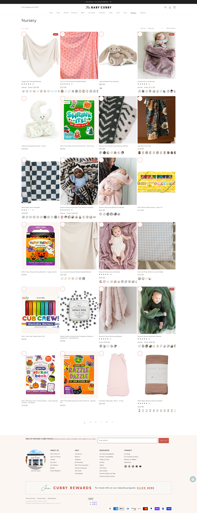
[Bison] (30, 91)
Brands (52, 468)
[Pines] (48, 217)
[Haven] (69, 278)
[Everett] (76, 91)
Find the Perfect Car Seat (107, 473)
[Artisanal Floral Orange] (139, 152)
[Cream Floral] (34, 217)
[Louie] (65, 91)
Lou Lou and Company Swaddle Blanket (73, 81)
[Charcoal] (153, 91)
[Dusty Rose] (139, 410)
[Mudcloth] (100, 152)
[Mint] (111, 346)
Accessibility (79, 473)
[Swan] (111, 214)
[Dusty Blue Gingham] (55, 217)
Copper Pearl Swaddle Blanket (31, 81)
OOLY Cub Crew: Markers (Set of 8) (33, 336)
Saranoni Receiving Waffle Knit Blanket (111, 207)
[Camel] (44, 91)
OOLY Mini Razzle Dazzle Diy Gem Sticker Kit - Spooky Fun (78, 401)
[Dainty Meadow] (164, 410)
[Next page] (112, 422)
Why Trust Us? (55, 454)
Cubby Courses (104, 459)
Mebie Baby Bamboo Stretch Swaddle (150, 401)
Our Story (53, 462)
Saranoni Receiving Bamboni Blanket (149, 336)
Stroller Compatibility (106, 457)
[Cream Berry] (30, 217)
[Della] (59, 91)
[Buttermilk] (146, 91)
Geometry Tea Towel (144, 146)
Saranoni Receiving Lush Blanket (109, 272)
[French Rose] (146, 346)
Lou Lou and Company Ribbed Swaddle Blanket (75, 272)
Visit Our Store (35, 471)
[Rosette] (100, 214)
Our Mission (54, 465)
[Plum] (146, 410)
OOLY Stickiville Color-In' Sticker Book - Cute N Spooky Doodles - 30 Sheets (40, 401)
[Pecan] (171, 346)
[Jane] (72, 278)
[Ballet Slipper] (139, 91)
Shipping (78, 459)
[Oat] (107, 346)
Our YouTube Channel (131, 457)
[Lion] (115, 152)
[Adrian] (62, 278)
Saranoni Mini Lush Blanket (146, 81)
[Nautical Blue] (164, 346)
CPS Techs (103, 468)
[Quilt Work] (168, 152)
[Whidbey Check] (150, 152)
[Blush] (37, 91)
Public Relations (55, 471)
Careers (52, 459)
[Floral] (146, 278)
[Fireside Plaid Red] (161, 152)
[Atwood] (23, 91)
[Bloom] (143, 91)
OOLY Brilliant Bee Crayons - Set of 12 (150, 207)
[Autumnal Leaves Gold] (143, 152)
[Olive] (143, 346)
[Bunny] (122, 152)
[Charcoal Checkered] (23, 217)
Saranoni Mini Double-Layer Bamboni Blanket (113, 146)
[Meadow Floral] (41, 217)
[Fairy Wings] (168, 91)
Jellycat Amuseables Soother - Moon (34, 146)
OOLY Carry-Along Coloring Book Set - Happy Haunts (39, 272)
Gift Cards (78, 471)
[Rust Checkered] (153, 410)
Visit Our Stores (55, 457)
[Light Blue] (175, 346)
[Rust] (150, 410)
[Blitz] (34, 91)
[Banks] (90, 91)
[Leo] (94, 91)
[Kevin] (69, 91)
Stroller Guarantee (81, 468)
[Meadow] (150, 278)
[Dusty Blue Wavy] (59, 217)
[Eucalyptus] (164, 91)
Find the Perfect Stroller (107, 476)
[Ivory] (139, 346)
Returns (77, 457)
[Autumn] (27, 91)
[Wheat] (104, 214)
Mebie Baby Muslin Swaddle (31, 207)
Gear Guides (103, 471)
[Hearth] (157, 152)
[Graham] (72, 91)
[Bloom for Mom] (175, 152)
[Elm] (107, 214)
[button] (165, 7)
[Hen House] (171, 152)
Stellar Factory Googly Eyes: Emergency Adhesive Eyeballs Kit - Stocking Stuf (76, 337)
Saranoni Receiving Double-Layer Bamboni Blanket (76, 207)
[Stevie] (76, 278)
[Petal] (107, 152)
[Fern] (175, 91)
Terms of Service (30, 498)
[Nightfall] (104, 152)
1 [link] (84, 422)
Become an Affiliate (130, 459)
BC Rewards (79, 462)
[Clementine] (48, 91)
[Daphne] (55, 91)
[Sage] (150, 346)
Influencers (127, 462)
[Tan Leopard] (90, 217)
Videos (102, 465)
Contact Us (78, 454)
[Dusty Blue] (143, 410)
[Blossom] (107, 281)
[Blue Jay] (115, 214)
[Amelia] (83, 91)
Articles (102, 462)
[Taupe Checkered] (52, 217)
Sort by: (143, 28)
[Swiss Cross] (111, 152)
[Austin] (87, 91)
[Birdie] (65, 278)
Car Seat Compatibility (107, 454)
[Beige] (100, 88)
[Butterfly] (143, 278)
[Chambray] (118, 281)
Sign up (163, 441)
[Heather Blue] (104, 346)
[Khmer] (87, 217)
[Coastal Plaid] (27, 217)
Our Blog (127, 454)
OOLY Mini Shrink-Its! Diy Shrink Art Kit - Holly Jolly (77, 146)
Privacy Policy (42, 498)
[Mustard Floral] (157, 410)
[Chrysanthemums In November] (164, 152)
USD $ (91, 499)
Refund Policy (52, 498)
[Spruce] (168, 346)
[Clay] (157, 91)
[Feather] (171, 91)
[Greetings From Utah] (153, 152)
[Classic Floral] (146, 152)
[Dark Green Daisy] (161, 410)
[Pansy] (69, 217)
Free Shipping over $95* (30, 7)
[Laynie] (80, 91)
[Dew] (161, 91)
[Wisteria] (118, 214)
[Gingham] (139, 278)
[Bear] (118, 152)
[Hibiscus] (157, 346)
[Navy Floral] (168, 410)
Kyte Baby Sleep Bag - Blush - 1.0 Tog (111, 401)
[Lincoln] (83, 278)
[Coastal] (52, 91)
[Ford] (80, 278)
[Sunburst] (153, 346)
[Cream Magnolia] (171, 410)
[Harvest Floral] (37, 217)
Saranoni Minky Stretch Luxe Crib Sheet (150, 272)
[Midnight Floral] (44, 217)
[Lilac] (115, 346)
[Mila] (98, 91)
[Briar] (41, 91)
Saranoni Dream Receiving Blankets (110, 336)
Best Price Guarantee (81, 465)
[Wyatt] (62, 91)
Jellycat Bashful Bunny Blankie (109, 81)
